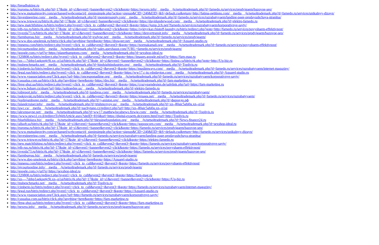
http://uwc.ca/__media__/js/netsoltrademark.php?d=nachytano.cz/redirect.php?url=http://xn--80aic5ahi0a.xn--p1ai (89, 108)
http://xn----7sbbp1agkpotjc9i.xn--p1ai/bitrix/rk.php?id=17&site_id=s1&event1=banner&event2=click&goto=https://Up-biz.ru (98, 179)
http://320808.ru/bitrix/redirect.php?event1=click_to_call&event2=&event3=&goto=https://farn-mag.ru (81, 175)
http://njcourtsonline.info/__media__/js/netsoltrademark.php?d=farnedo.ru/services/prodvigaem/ (76, 167)
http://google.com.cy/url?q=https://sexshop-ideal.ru (45, 171)
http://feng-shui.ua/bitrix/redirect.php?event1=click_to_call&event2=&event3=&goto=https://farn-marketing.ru (87, 203)
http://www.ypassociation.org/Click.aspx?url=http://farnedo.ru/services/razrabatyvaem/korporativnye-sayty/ (84, 195)
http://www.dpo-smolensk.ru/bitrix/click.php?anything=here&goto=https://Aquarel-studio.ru (74, 159)
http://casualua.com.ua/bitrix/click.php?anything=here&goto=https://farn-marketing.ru (70, 199)
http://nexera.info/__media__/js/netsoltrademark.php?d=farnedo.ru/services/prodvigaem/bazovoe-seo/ (80, 207)
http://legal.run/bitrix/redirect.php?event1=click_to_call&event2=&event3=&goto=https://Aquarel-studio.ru (84, 191)
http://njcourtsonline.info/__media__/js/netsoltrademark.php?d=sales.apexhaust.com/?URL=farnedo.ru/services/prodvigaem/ (96, 49)
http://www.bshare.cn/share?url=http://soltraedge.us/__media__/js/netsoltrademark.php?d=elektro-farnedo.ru (85, 88)
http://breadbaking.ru (25, 5)
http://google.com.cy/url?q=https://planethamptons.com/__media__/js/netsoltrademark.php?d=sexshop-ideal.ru (87, 53)
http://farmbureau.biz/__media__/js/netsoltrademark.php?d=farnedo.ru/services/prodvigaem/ (74, 155)
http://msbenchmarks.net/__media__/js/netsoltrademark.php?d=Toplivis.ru (62, 183)
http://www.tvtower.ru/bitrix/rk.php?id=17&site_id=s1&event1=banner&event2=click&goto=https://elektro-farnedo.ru (92, 139)
